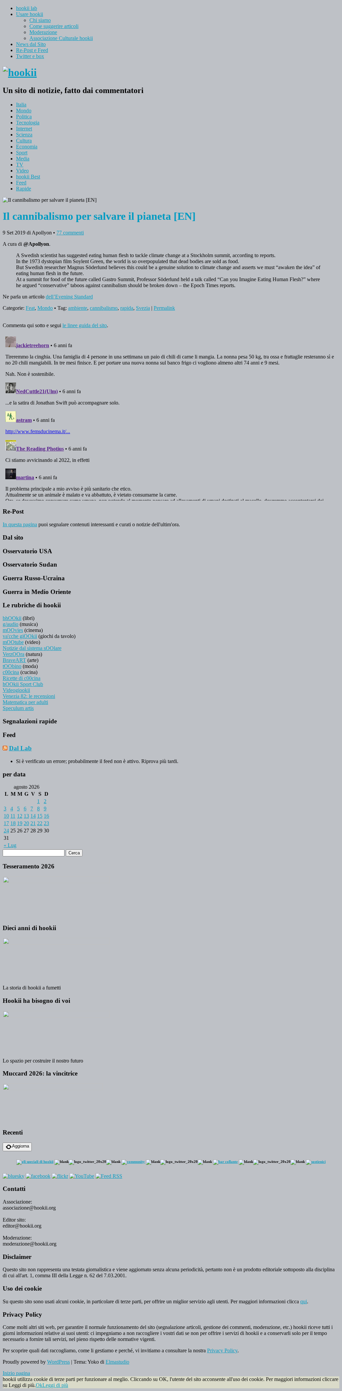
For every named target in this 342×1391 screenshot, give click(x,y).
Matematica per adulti (25, 702)
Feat (30, 308)
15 (39, 816)
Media (22, 158)
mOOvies (13, 630)
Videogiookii (16, 690)
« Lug (10, 845)
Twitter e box (30, 56)
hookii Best (28, 176)
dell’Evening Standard (69, 296)
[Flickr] (60, 1176)
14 (33, 816)
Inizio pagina (16, 1373)
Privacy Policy (222, 1350)
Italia (21, 104)
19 (19, 823)
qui (303, 1301)
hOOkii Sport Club (23, 684)
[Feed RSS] (109, 1176)
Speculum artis (18, 708)
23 (46, 823)
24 (6, 830)
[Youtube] (81, 1176)
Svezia (143, 308)
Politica (24, 116)
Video (22, 170)
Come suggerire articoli (53, 26)
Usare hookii (29, 14)
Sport (21, 152)
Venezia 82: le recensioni (29, 696)
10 (6, 816)
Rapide (23, 188)
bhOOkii (12, 618)
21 (33, 823)
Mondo (23, 110)
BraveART (14, 660)
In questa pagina (20, 524)
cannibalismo (104, 308)
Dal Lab (20, 748)
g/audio (10, 624)
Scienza (24, 134)
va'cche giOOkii (20, 636)
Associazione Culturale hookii (61, 38)
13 (26, 816)
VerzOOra (13, 654)
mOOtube (13, 642)
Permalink (164, 308)
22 (39, 823)
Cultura (24, 140)
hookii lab (26, 8)
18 (13, 823)
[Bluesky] (13, 1176)
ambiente (77, 308)
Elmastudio (117, 1362)
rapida (126, 308)
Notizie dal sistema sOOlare (32, 648)
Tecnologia (27, 122)
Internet (24, 128)
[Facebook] (38, 1176)
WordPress (58, 1362)
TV (19, 164)
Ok (39, 1385)
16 (46, 816)
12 (19, 816)
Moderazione (43, 32)
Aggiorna (20, 1146)
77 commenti (70, 232)
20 (26, 823)
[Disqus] (171, 417)
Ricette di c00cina (21, 678)
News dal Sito (31, 44)
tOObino (12, 666)
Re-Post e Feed (32, 50)
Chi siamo (40, 20)
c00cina (11, 672)
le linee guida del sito (84, 325)
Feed (21, 182)
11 (12, 816)
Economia (26, 146)
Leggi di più (55, 1385)
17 (6, 823)
